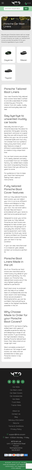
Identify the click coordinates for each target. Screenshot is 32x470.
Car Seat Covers (16, 393)
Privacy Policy (16, 429)
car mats (13, 351)
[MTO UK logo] (16, 3)
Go (26, 8)
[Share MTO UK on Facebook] (14, 382)
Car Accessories (16, 396)
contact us (8, 250)
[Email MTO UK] (22, 382)
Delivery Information (16, 420)
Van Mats (16, 399)
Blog (16, 417)
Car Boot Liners (16, 390)
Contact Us (16, 414)
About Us (16, 411)
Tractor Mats (16, 405)
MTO (12, 326)
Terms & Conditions (16, 426)
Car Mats (16, 387)
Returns (16, 423)
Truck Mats (16, 402)
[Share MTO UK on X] (9, 382)
